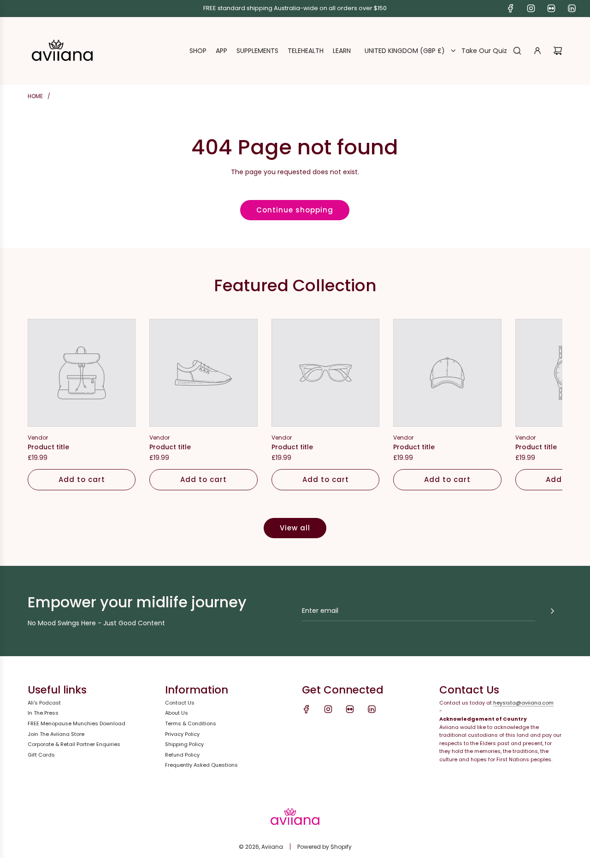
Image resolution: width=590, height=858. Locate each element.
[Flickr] (551, 8)
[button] (45, 404)
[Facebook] (511, 8)
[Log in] (537, 51)
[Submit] (552, 611)
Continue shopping (294, 210)
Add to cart (82, 479)
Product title (48, 447)
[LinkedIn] (571, 8)
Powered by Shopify (324, 847)
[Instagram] (531, 8)
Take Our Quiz (484, 50)
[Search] (517, 51)
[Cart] (558, 51)
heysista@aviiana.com (523, 702)
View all (295, 528)
